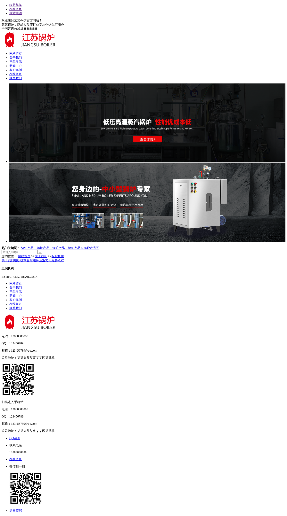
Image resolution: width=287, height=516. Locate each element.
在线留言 (15, 9)
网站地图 (15, 13)
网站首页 (15, 53)
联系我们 (15, 78)
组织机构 (58, 256)
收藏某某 (15, 5)
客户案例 (15, 70)
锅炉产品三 (60, 248)
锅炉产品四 (76, 248)
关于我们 (15, 57)
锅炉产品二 (44, 248)
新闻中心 (15, 65)
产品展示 (15, 61)
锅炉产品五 (91, 248)
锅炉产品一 (29, 248)
